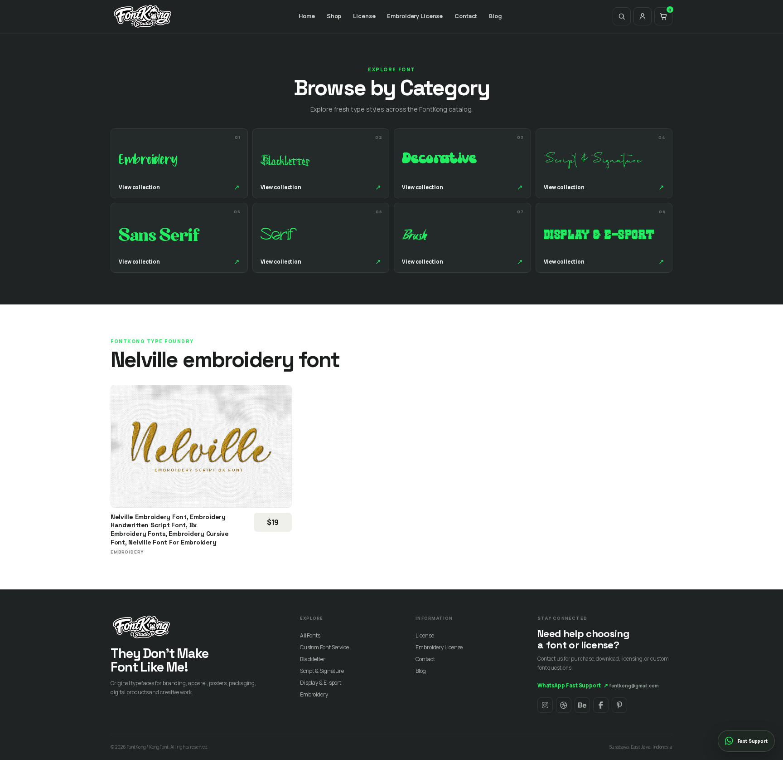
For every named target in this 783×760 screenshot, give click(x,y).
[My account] (642, 16)
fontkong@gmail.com (634, 685)
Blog (495, 16)
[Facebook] (601, 705)
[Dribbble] (563, 705)
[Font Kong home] (143, 16)
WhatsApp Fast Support (572, 685)
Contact (465, 16)
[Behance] (582, 705)
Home (307, 16)
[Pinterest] (619, 705)
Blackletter (312, 659)
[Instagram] (545, 705)
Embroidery (314, 694)
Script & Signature (322, 671)
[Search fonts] (622, 16)
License (364, 16)
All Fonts (310, 635)
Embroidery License (415, 16)
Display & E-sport (320, 682)
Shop (334, 16)
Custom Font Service (324, 647)
